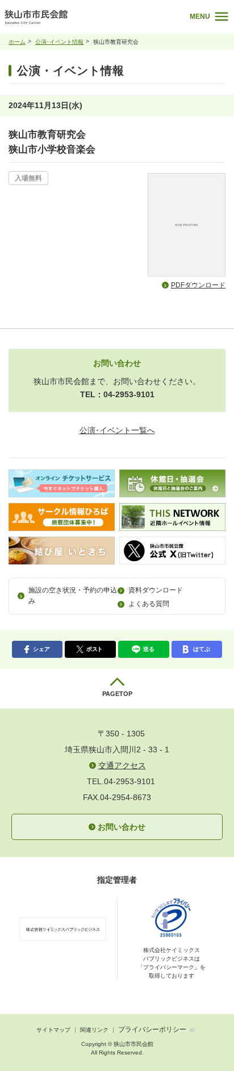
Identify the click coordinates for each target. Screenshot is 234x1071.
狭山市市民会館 (70, 20)
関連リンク (94, 1030)
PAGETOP (117, 693)
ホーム (17, 42)
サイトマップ (53, 1030)
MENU (200, 16)
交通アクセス (122, 765)
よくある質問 (148, 604)
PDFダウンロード (198, 285)
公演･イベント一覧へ (117, 430)
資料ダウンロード (155, 590)
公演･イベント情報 (59, 42)
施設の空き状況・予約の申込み (72, 595)
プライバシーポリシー (152, 1029)
